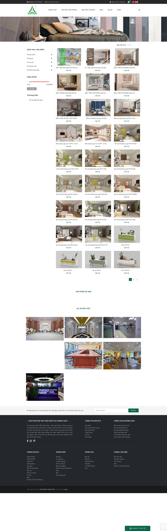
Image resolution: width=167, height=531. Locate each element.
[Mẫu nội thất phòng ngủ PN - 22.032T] (127, 107)
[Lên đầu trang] (164, 525)
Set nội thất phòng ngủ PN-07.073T (67, 169)
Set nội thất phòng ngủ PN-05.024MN (96, 219)
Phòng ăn (30, 58)
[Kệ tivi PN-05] (98, 259)
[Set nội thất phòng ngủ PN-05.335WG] (69, 209)
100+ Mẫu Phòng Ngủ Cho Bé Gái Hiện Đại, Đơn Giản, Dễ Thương (77, 67)
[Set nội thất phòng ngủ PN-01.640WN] (69, 234)
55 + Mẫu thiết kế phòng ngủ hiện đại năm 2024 (100, 67)
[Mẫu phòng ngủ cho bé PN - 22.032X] (69, 133)
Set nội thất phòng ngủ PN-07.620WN (97, 169)
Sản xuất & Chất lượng (92, 428)
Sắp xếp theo (121, 45)
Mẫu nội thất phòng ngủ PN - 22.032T (126, 118)
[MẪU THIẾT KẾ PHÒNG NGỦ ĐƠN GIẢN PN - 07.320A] (127, 57)
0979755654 (38, 2)
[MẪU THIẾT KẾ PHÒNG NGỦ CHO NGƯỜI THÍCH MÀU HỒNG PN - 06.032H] (127, 82)
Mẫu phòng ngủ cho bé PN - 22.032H (96, 143)
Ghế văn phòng (119, 459)
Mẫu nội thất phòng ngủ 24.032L (96, 118)
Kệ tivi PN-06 (67, 270)
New (101, 10)
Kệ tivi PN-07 (125, 245)
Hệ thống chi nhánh (52, 2)
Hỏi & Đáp (88, 437)
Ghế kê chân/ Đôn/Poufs (35, 479)
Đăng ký (122, 2)
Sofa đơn (30, 461)
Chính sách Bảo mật (120, 432)
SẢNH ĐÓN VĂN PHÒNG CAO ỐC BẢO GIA (83, 327)
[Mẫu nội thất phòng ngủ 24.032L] (98, 107)
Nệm (57, 470)
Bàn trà (29, 470)
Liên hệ (87, 434)
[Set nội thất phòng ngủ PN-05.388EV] (127, 183)
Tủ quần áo (59, 459)
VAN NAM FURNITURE (47, 489)
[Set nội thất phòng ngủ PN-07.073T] (69, 158)
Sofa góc (30, 466)
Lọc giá (32, 89)
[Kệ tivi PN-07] (127, 234)
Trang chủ (52, 10)
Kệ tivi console (31, 473)
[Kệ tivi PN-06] (69, 259)
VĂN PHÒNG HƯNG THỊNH (45, 328)
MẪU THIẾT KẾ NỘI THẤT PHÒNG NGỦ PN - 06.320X (73, 118)
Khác (119, 10)
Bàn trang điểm (61, 466)
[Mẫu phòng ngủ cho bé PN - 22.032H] (98, 133)
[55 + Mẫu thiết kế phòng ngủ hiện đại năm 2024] (98, 57)
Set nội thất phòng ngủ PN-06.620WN (68, 194)
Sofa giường (31, 463)
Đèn (28, 477)
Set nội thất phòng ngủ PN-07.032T (125, 143)
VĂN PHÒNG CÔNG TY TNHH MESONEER (44, 387)
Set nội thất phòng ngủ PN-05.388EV (125, 194)
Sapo (66, 489)
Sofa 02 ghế (31, 456)
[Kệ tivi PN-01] (127, 259)
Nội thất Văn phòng (69, 10)
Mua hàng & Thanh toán (121, 425)
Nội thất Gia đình (88, 10)
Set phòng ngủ (60, 475)
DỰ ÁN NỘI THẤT (83, 308)
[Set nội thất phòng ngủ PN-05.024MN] (98, 209)
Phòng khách (31, 54)
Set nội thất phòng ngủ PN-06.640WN (126, 169)
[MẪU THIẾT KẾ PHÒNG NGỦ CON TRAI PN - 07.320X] (98, 82)
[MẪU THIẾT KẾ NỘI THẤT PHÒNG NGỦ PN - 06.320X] (69, 107)
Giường (58, 456)
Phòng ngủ (30, 62)
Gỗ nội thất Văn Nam (36, 100)
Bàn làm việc (118, 456)
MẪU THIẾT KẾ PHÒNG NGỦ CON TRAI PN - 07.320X (102, 93)
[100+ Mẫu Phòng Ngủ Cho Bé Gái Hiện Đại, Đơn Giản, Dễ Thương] (69, 57)
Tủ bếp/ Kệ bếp (90, 466)
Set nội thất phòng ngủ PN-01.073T (96, 245)
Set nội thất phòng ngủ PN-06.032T (96, 194)
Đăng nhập (115, 2)
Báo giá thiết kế (90, 430)
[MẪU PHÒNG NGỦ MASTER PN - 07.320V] (69, 82)
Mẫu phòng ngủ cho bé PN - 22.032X (67, 143)
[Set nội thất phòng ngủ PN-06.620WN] (69, 183)
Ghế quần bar (89, 461)
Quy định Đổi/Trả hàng (121, 430)
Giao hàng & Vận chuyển (122, 437)
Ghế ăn (87, 459)
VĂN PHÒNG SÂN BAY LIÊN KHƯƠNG (83, 355)
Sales (110, 10)
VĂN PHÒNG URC (122, 355)
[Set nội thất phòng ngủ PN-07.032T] (127, 133)
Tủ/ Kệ (29, 475)
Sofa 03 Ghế (31, 459)
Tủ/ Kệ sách (118, 461)
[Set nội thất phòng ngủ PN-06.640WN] (127, 158)
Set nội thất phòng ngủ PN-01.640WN (68, 245)
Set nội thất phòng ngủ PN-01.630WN (126, 219)
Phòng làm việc (32, 66)
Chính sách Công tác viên (122, 434)
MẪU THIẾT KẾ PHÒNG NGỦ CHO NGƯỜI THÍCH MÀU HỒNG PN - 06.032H (138, 93)
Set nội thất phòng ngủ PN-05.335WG (68, 219)
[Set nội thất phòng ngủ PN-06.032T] (98, 183)
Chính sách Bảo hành (121, 428)
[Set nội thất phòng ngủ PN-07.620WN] (98, 158)
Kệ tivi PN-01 (125, 270)
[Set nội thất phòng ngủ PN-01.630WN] (127, 209)
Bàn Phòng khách (32, 468)
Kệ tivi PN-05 (96, 270)
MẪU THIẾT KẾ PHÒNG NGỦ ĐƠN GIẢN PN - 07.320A (131, 67)
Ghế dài (87, 463)
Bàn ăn (87, 456)
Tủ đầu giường (60, 461)
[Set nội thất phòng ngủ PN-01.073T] (98, 234)
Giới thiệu (88, 425)
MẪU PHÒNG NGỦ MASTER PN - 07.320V (69, 93)
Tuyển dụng (88, 432)
